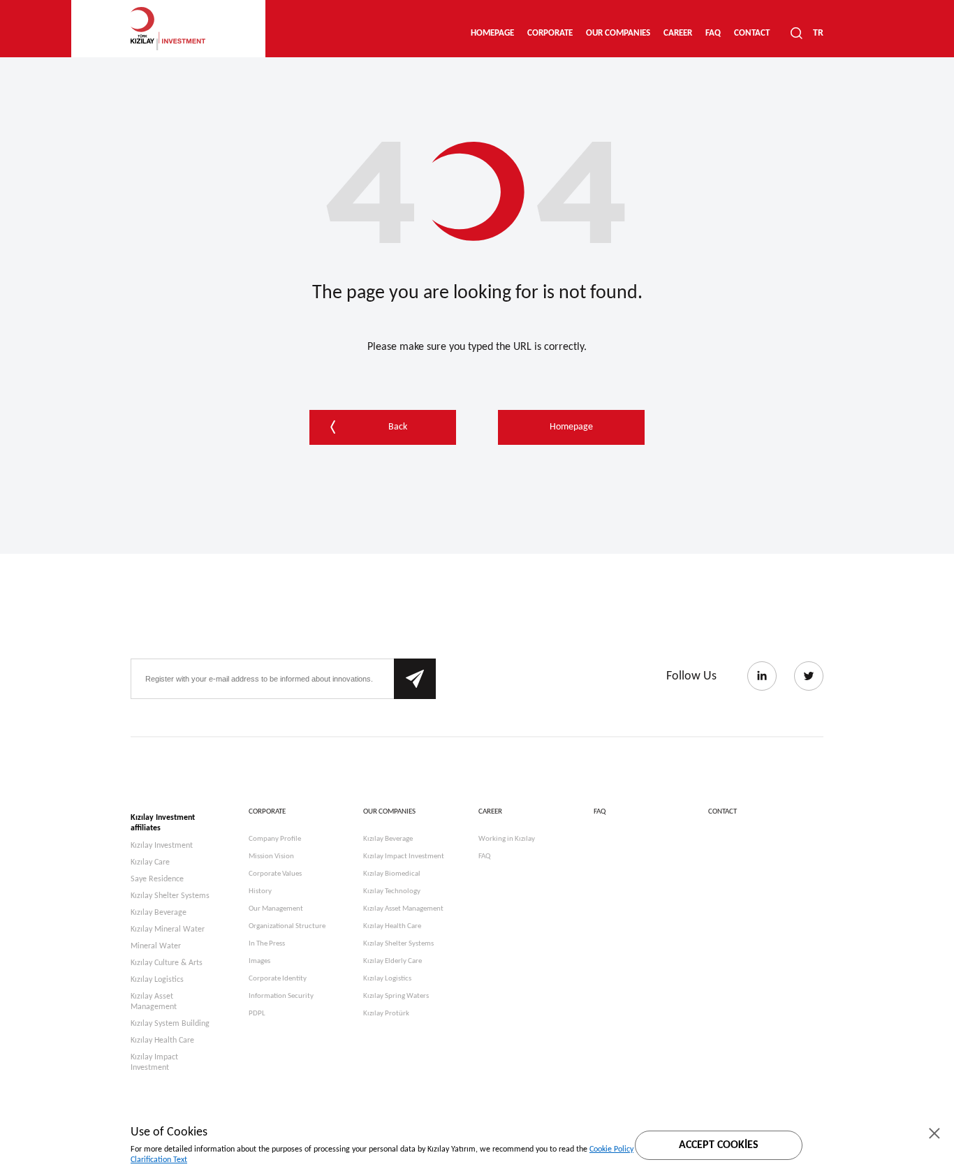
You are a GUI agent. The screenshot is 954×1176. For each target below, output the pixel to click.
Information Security (281, 996)
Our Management (276, 909)
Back (397, 427)
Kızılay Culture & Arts (167, 963)
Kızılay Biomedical (391, 874)
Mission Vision (271, 856)
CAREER (677, 33)
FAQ (713, 33)
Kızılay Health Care (162, 1040)
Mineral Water (156, 946)
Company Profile (275, 839)
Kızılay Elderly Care (392, 961)
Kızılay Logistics (157, 980)
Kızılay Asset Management (154, 1001)
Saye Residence (157, 879)
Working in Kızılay (506, 839)
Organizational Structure (287, 926)
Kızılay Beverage (158, 913)
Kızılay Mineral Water (168, 929)
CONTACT (752, 33)
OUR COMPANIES (618, 33)
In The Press (267, 944)
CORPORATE (550, 33)
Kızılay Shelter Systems (170, 896)
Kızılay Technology (391, 891)
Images (259, 961)
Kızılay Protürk (386, 1013)
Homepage (571, 427)
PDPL (257, 1013)
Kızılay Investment (162, 845)
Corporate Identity (278, 979)
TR (818, 33)
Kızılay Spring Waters (396, 996)
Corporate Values (275, 874)
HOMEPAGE (492, 33)
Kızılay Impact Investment (154, 1062)
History (260, 891)
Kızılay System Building (170, 1024)
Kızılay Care (150, 862)
